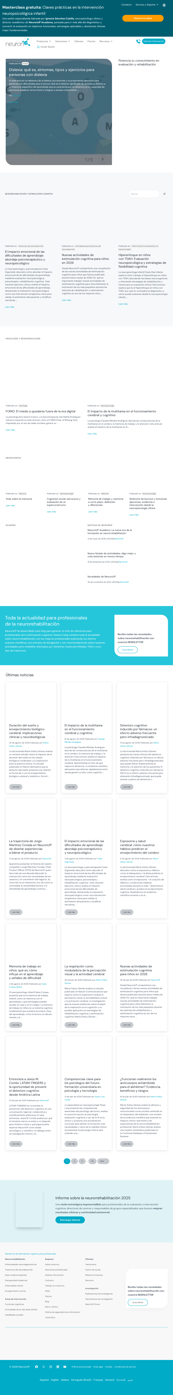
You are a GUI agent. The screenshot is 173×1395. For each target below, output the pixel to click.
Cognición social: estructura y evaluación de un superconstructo (64, 502)
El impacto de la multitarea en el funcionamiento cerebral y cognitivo (122, 413)
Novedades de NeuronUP (102, 576)
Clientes (78, 41)
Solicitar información (153, 41)
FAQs (47, 1291)
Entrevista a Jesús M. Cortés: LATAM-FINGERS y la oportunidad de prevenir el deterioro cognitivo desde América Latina (28, 1086)
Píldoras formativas (94, 1275)
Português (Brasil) (81, 1380)
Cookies (108, 1367)
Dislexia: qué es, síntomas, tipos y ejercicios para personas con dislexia (51, 72)
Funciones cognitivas (14, 1304)
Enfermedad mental (14, 1285)
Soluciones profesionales (56, 1270)
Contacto (126, 4)
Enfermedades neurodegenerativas (21, 1264)
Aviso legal (98, 1367)
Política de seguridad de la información (62, 1312)
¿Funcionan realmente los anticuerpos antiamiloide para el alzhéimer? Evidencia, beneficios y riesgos (140, 1085)
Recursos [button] (105, 41)
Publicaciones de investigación (99, 1293)
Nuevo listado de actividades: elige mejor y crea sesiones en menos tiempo (112, 555)
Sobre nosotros (52, 1264)
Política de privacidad (81, 1367)
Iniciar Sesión (48, 46)
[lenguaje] (164, 4)
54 (94, 1161)
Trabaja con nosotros (54, 1285)
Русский (121, 1380)
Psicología (23, 406)
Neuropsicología (107, 406)
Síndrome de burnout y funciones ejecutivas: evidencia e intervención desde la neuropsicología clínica (148, 503)
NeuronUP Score (92, 1304)
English (55, 1380)
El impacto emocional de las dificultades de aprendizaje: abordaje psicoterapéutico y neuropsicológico (25, 257)
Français (98, 1380)
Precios (91, 41)
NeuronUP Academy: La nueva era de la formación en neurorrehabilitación (110, 532)
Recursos (89, 1280)
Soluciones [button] (61, 41)
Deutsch (109, 1380)
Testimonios (90, 1264)
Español (44, 1380)
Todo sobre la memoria (19, 499)
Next (102, 1161)
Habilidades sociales (14, 1315)
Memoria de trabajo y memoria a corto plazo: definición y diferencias (105, 502)
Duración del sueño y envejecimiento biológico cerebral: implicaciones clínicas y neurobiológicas (27, 731)
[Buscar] (164, 194)
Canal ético (50, 1317)
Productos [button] (42, 41)
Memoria (22, 493)
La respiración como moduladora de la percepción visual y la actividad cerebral (85, 970)
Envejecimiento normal (15, 1291)
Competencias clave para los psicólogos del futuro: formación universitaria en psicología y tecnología (83, 1085)
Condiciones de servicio (125, 1367)
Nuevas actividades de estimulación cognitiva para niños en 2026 (85, 259)
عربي (130, 1380)
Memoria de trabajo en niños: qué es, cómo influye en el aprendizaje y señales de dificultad (26, 972)
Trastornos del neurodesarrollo (30, 246)
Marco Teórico (51, 1307)
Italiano (65, 1380)
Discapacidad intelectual (16, 1280)
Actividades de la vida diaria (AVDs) (21, 1309)
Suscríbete (127, 649)
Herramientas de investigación (99, 1299)
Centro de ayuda (93, 1270)
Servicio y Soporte (146, 4)
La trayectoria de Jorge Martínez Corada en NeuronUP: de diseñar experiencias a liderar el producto (30, 847)
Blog (47, 1301)
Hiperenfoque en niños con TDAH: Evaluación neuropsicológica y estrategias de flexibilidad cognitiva (142, 261)
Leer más (15, 102)
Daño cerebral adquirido (16, 1275)
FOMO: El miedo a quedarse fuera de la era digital (40, 411)
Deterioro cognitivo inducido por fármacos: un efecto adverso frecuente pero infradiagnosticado (138, 731)
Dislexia (25, 63)
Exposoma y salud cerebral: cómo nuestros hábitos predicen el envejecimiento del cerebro (139, 847)
